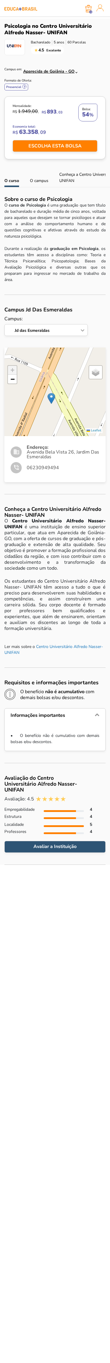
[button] (51, 398)
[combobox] (47, 70)
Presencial (16, 87)
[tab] (55, 715)
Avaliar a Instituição (55, 846)
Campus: (27, 324)
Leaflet (95, 430)
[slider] (50, 799)
